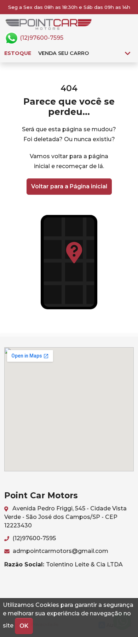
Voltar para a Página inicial (69, 186)
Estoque (17, 53)
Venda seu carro (63, 53)
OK (23, 625)
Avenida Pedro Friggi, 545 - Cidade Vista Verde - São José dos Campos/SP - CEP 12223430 (65, 517)
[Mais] (127, 53)
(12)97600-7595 (40, 37)
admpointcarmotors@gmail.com (59, 551)
